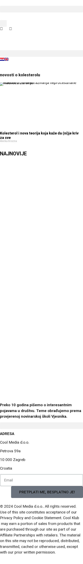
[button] (41, 9)
